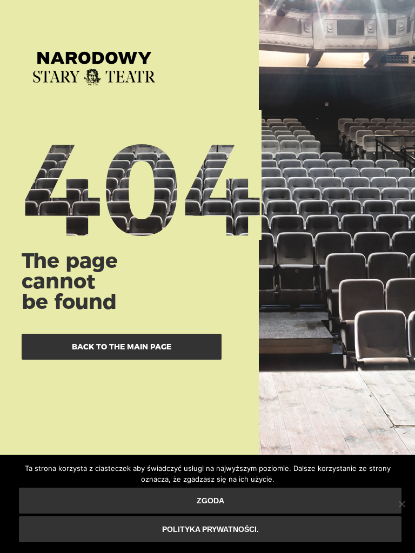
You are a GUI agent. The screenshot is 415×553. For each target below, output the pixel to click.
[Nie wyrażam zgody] (401, 503)
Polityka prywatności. (210, 529)
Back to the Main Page (121, 347)
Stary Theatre (94, 64)
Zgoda (210, 500)
